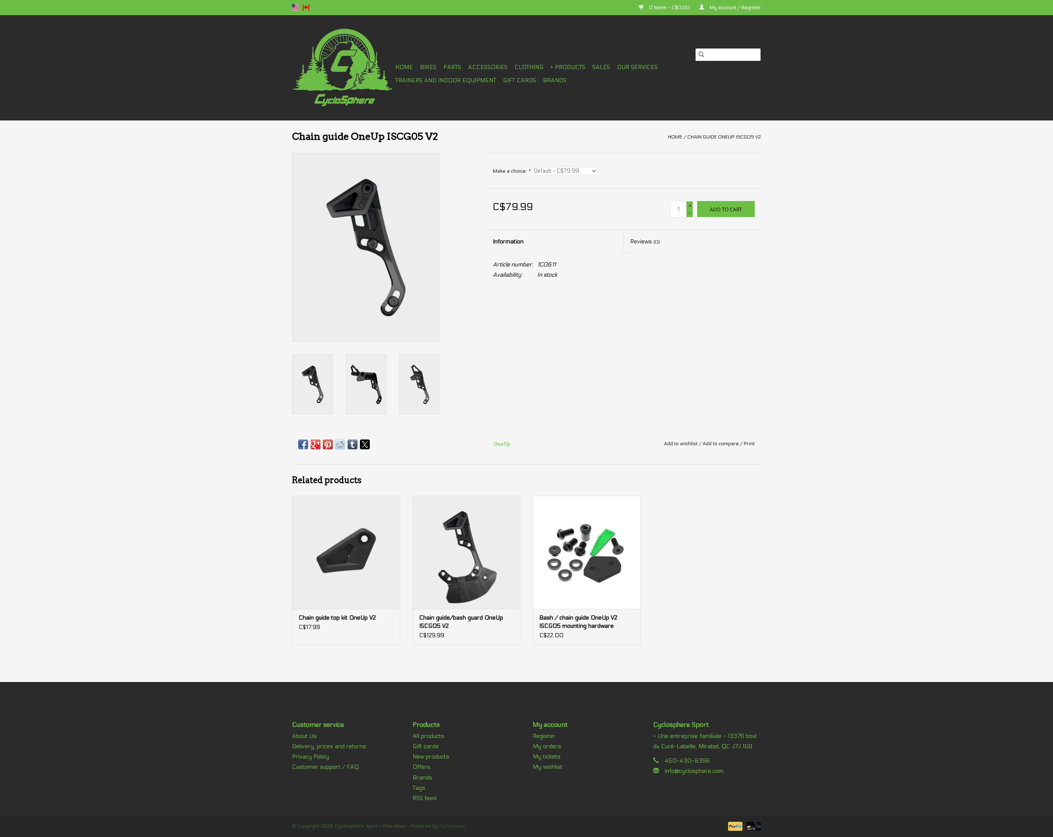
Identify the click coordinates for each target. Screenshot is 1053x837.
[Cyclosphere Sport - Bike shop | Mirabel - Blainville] (342, 68)
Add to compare (721, 443)
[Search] (701, 54)
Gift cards (519, 80)
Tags (419, 787)
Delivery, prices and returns (329, 746)
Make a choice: (511, 171)
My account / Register (734, 7)
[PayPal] (734, 826)
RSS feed (424, 798)
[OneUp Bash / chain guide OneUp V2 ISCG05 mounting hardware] (587, 552)
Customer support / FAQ (325, 766)
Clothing (529, 67)
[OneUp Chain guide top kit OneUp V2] (346, 552)
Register (544, 736)
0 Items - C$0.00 (669, 7)
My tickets (547, 756)
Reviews (645, 241)
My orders (547, 746)
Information (508, 241)
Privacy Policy (310, 756)
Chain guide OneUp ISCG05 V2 (724, 137)
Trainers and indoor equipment (445, 80)
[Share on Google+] (315, 444)
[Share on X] (365, 444)
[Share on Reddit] (340, 444)
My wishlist (548, 766)
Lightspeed (452, 826)
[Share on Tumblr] (352, 444)
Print (749, 443)
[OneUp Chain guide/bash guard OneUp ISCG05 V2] (467, 552)
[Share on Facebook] (303, 444)
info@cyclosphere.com (694, 771)
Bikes (428, 67)
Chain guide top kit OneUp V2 (337, 617)
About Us (304, 736)
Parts (452, 67)
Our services (637, 67)
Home (404, 67)
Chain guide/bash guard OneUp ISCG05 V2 (461, 621)
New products (431, 756)
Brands (554, 80)
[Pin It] (328, 444)
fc (306, 7)
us (295, 7)
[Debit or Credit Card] (752, 826)
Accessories (488, 67)
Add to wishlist (681, 443)
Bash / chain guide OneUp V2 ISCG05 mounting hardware (578, 621)
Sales (601, 67)
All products (428, 736)
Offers (421, 766)
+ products (567, 67)
